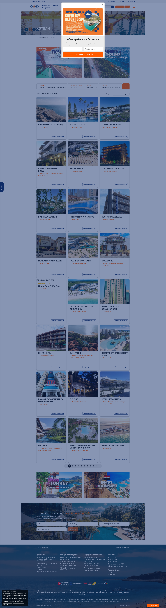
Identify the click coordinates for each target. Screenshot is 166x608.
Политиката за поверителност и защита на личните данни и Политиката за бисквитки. (13, 603)
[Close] (102, 4)
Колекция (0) (153, 605)
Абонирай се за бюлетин (83, 54)
